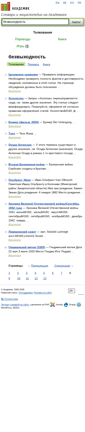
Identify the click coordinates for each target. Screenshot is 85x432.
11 (27, 278)
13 (44, 278)
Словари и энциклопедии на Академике (34, 15)
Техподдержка (25, 292)
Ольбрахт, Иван (19, 179)
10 (18, 278)
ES (72, 3)
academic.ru (15, 6)
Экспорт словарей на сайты (15, 304)
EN (57, 3)
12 (36, 278)
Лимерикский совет (22, 231)
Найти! (76, 22)
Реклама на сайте (43, 292)
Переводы (22, 39)
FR (79, 3)
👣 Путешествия (9, 299)
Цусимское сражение (23, 74)
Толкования (42, 32)
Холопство (16, 98)
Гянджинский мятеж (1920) (26, 247)
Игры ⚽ (23, 46)
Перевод (33, 64)
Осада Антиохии (20, 144)
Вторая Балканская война (26, 164)
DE (65, 3)
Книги (62, 39)
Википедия (14, 91)
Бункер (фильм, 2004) (23, 122)
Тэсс (11, 133)
